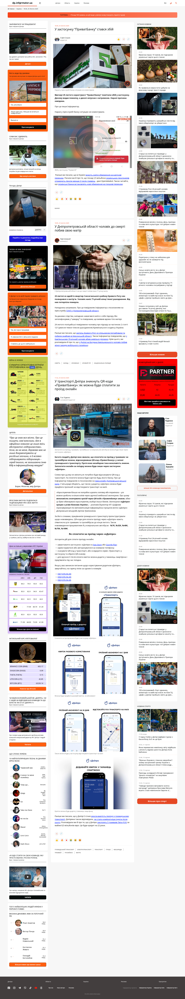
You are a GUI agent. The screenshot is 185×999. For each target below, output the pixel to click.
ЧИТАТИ (28, 897)
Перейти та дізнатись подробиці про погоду (28, 239)
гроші (108, 849)
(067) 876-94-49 (64, 574)
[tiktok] (30, 988)
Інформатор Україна (145, 988)
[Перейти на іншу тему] (171, 3)
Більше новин (157, 354)
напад (65, 363)
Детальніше (28, 491)
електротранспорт (84, 849)
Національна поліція (102, 363)
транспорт (99, 849)
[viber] (25, 988)
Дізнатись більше (28, 287)
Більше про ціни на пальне (28, 629)
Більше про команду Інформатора (157, 488)
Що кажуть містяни (28, 176)
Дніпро (58, 3)
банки (57, 208)
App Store (97, 544)
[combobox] (40, 230)
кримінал (75, 363)
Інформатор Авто (172, 988)
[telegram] (19, 988)
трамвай (58, 853)
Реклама (86, 3)
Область (67, 3)
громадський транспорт (64, 849)
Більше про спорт (157, 801)
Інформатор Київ (159, 988)
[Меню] (40, 3)
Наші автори (61, 988)
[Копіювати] (128, 39)
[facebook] (9, 988)
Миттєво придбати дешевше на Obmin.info (157, 402)
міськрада (118, 849)
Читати (28, 744)
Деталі (27, 64)
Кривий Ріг (86, 363)
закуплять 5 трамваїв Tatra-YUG (112, 822)
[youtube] (36, 988)
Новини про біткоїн (28, 689)
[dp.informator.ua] (22, 3)
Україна (76, 3)
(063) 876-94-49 (64, 580)
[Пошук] (176, 3)
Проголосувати (28, 127)
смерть (57, 363)
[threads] (41, 988)
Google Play (111, 544)
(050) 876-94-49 (64, 577)
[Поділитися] (124, 39)
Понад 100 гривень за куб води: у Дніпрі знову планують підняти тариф (98, 15)
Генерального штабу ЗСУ (31, 424)
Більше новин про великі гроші (28, 965)
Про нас (51, 988)
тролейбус (69, 853)
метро (78, 853)
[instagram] (14, 988)
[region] (27, 235)
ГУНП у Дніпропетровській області (82, 310)
